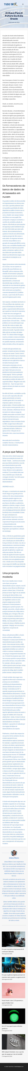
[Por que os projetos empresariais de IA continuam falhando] (14, 939)
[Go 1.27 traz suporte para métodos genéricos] (14, 1016)
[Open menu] (22, 4)
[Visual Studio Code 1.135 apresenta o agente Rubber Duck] (14, 990)
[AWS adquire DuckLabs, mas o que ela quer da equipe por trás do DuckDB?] (14, 1042)
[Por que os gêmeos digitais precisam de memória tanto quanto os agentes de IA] (14, 965)
